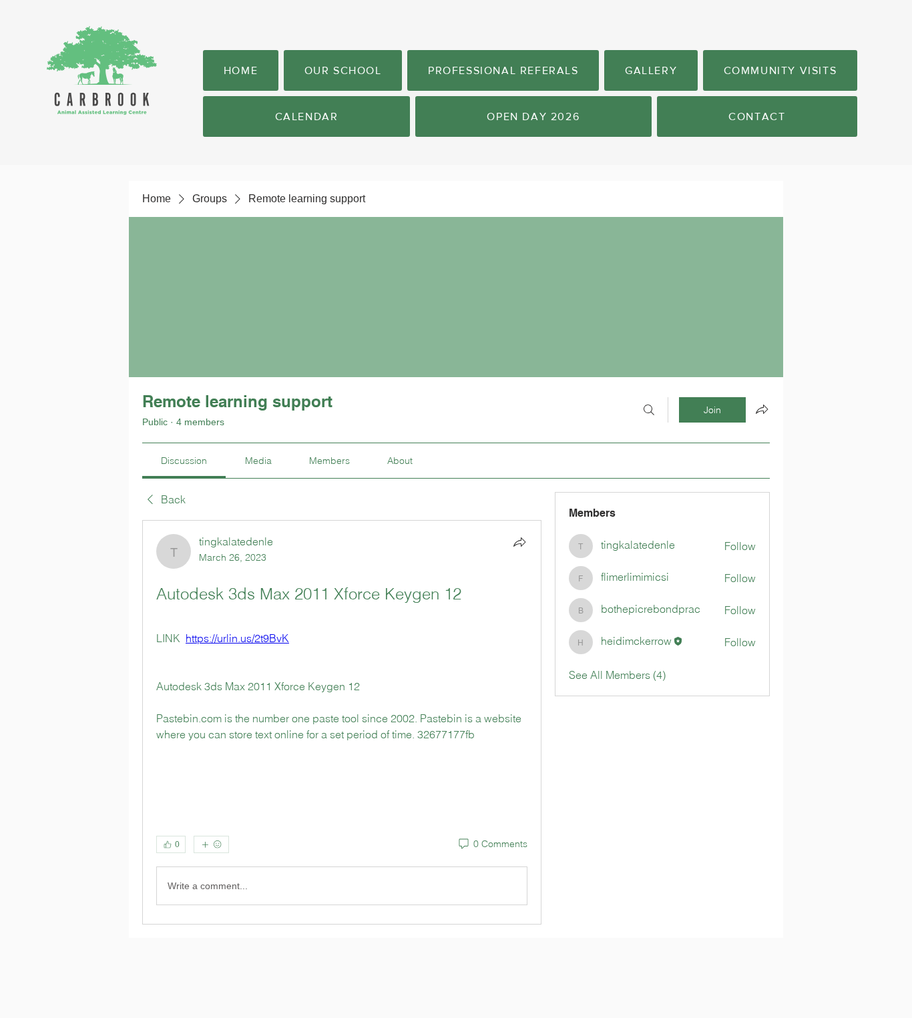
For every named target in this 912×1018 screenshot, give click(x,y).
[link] (184, 461)
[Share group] (762, 409)
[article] (341, 722)
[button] (343, 70)
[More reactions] (211, 844)
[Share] (519, 542)
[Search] (649, 410)
